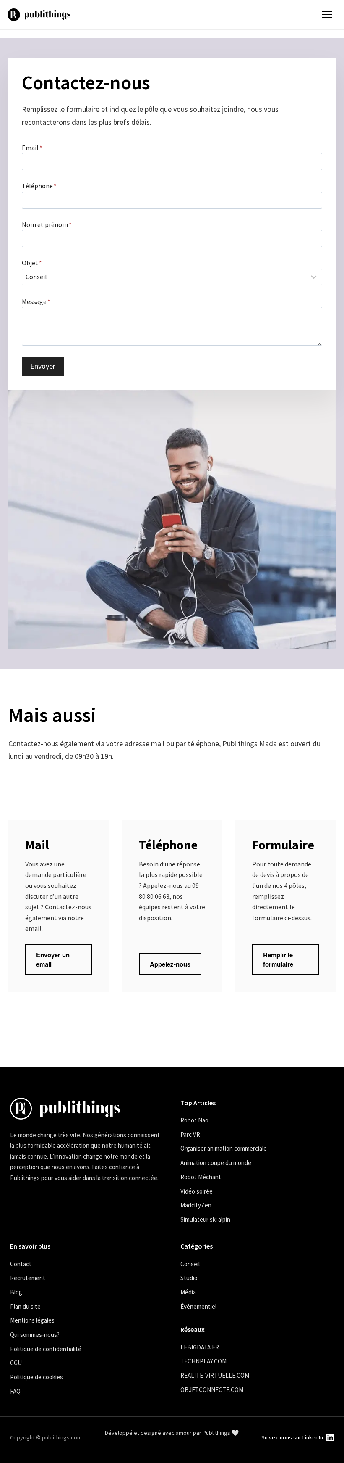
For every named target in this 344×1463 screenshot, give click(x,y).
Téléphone (39, 186)
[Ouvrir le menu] (326, 14)
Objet (32, 263)
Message (36, 301)
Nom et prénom (47, 224)
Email (32, 147)
